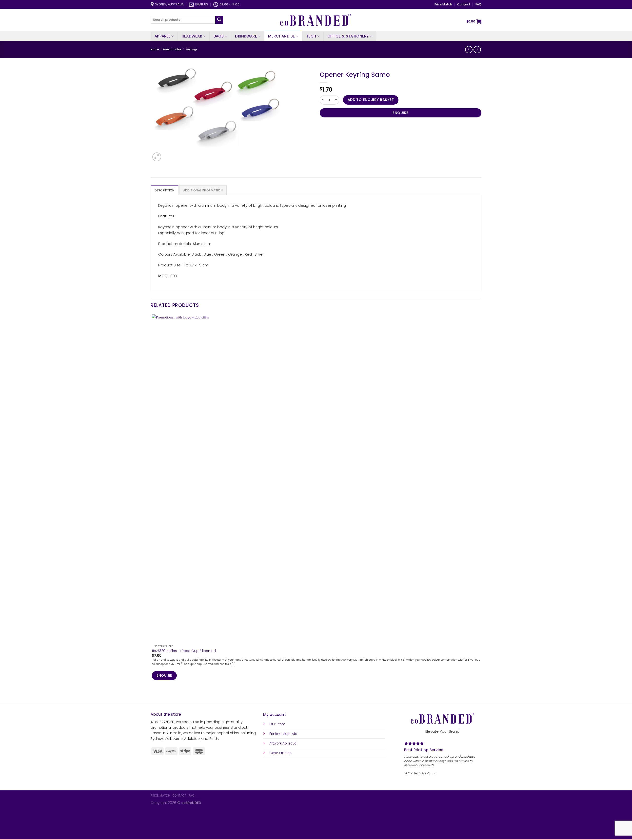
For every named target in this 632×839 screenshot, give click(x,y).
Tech (311, 36)
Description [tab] (165, 190)
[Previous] (152, 695)
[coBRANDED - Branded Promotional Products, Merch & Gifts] (316, 19)
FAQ (478, 4)
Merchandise (281, 36)
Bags (219, 36)
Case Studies (280, 753)
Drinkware (246, 36)
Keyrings (192, 49)
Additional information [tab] (203, 190)
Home (155, 49)
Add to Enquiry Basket (371, 99)
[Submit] (219, 20)
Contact (463, 4)
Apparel (162, 36)
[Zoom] (156, 156)
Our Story (277, 724)
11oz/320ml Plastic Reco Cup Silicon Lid (184, 651)
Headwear (192, 36)
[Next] (167, 154)
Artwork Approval (283, 743)
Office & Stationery (348, 36)
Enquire (400, 112)
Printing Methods (283, 733)
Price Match (443, 4)
